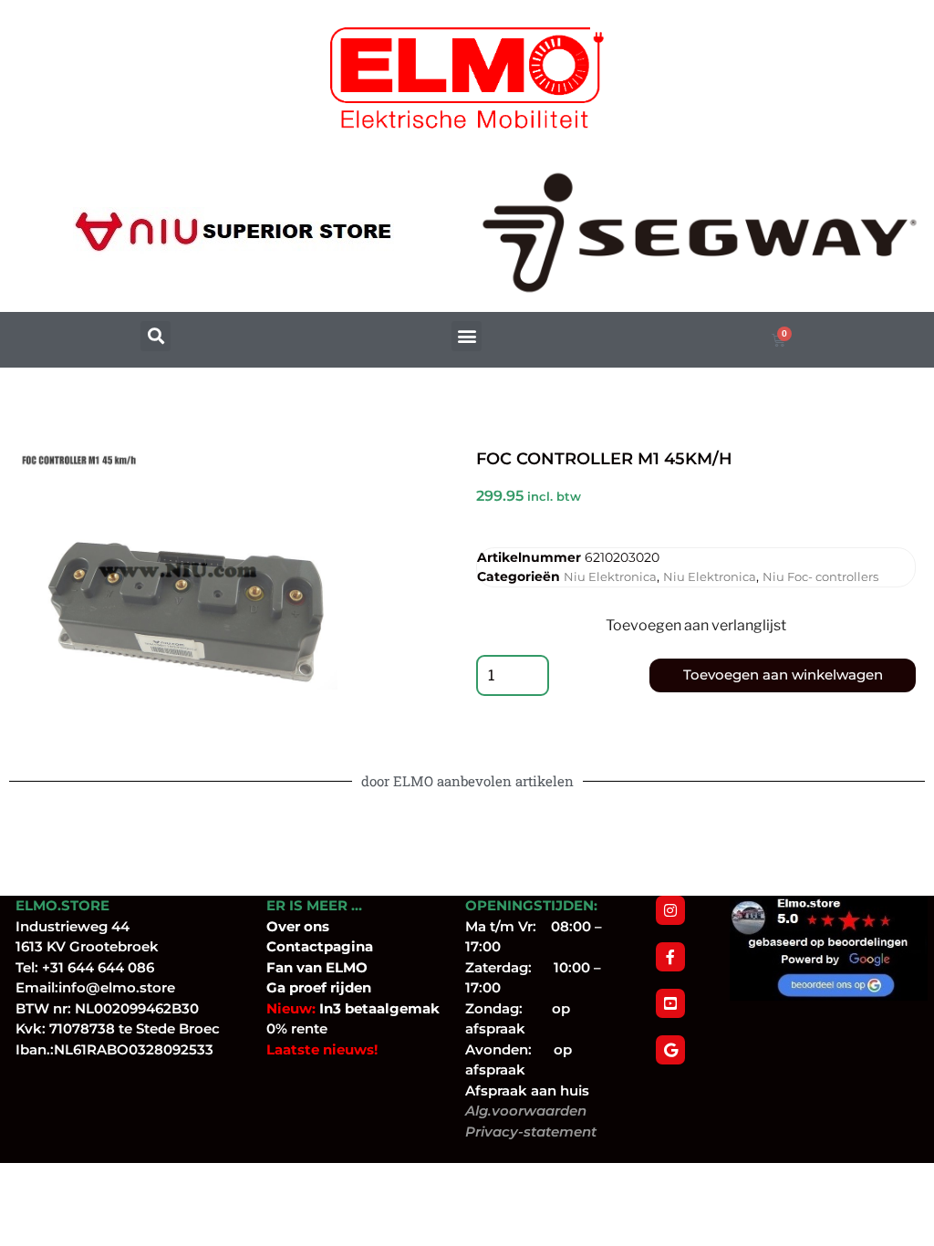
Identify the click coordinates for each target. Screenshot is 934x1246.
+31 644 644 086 (98, 967)
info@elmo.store (116, 987)
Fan (279, 967)
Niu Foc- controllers (820, 576)
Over (285, 926)
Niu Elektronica (610, 576)
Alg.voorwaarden (525, 1110)
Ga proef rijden (318, 987)
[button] (155, 336)
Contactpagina (319, 946)
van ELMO (330, 967)
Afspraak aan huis (527, 1090)
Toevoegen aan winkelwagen (783, 674)
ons (316, 926)
